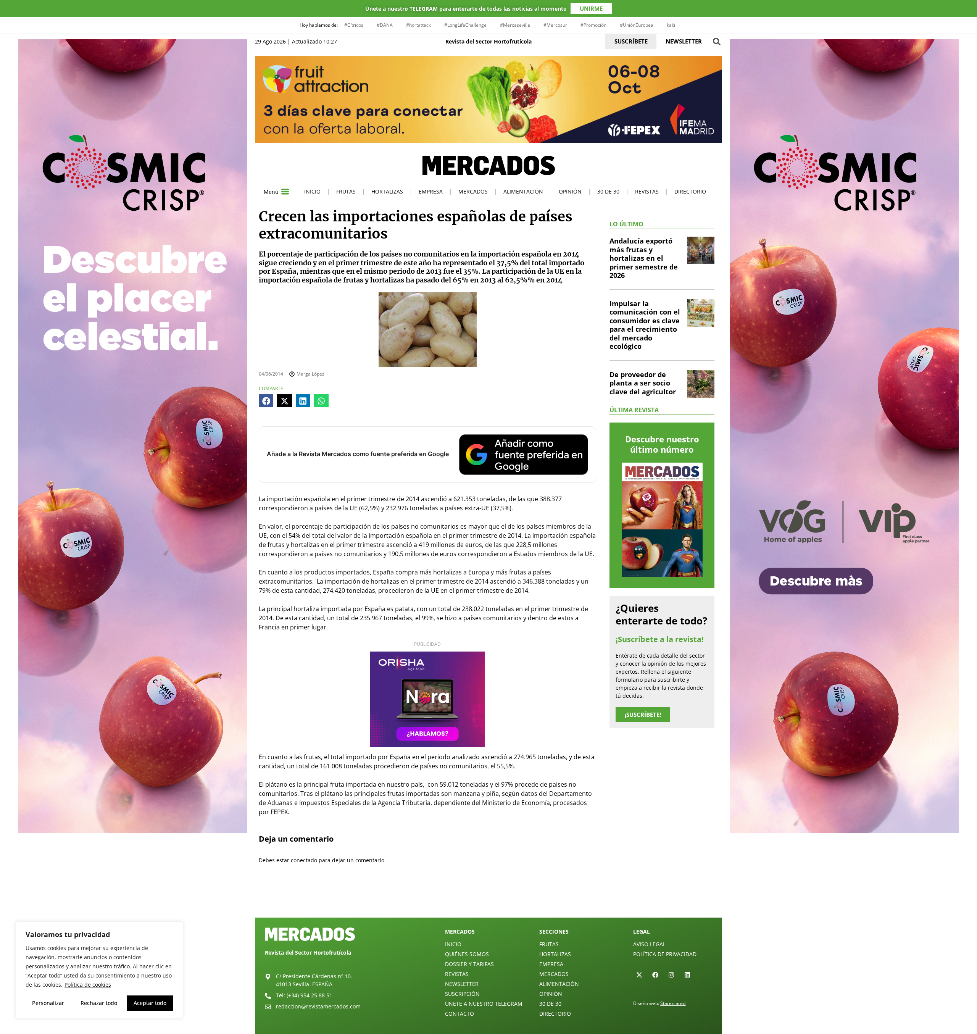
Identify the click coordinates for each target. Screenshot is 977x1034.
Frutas (346, 191)
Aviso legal (649, 944)
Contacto (459, 1013)
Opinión (570, 191)
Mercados (473, 191)
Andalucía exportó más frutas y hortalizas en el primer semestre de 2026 (643, 258)
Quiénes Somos (467, 954)
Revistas (647, 191)
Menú (271, 191)
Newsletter (462, 983)
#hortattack (418, 25)
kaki (671, 25)
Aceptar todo (150, 1003)
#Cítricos (353, 25)
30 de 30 (608, 191)
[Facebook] (655, 975)
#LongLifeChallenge (465, 25)
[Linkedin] (687, 975)
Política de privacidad (664, 954)
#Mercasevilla (515, 25)
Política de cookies (87, 984)
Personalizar (48, 1003)
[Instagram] (671, 975)
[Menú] (285, 191)
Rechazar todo (99, 1003)
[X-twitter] (639, 975)
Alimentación (523, 191)
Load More (488, 899)
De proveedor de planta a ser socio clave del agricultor (642, 383)
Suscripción (462, 993)
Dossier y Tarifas (469, 964)
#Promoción (593, 25)
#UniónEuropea (636, 25)
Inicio (312, 191)
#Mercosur (555, 25)
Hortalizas (387, 191)
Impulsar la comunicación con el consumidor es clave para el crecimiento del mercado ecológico (644, 325)
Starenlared (672, 1003)
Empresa (431, 191)
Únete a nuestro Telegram (483, 1003)
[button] (716, 41)
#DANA (385, 25)
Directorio (690, 191)
